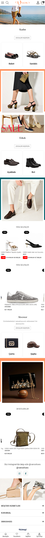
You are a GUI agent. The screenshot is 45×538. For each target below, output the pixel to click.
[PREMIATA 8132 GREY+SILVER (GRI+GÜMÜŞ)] (22, 285)
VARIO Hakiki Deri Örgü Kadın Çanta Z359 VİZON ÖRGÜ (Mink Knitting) (22, 448)
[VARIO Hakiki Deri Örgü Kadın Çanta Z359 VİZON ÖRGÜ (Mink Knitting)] (22, 429)
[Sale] (22, 124)
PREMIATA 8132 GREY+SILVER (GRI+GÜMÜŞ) (19, 304)
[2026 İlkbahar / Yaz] (22, 15)
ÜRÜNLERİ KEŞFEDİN (23, 38)
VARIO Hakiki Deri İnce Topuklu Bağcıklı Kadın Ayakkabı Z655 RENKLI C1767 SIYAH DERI (33, 252)
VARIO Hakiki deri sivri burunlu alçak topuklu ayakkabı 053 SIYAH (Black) (11, 252)
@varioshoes (22, 467)
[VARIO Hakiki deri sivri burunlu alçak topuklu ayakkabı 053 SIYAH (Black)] (12, 240)
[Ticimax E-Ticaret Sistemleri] (22, 530)
